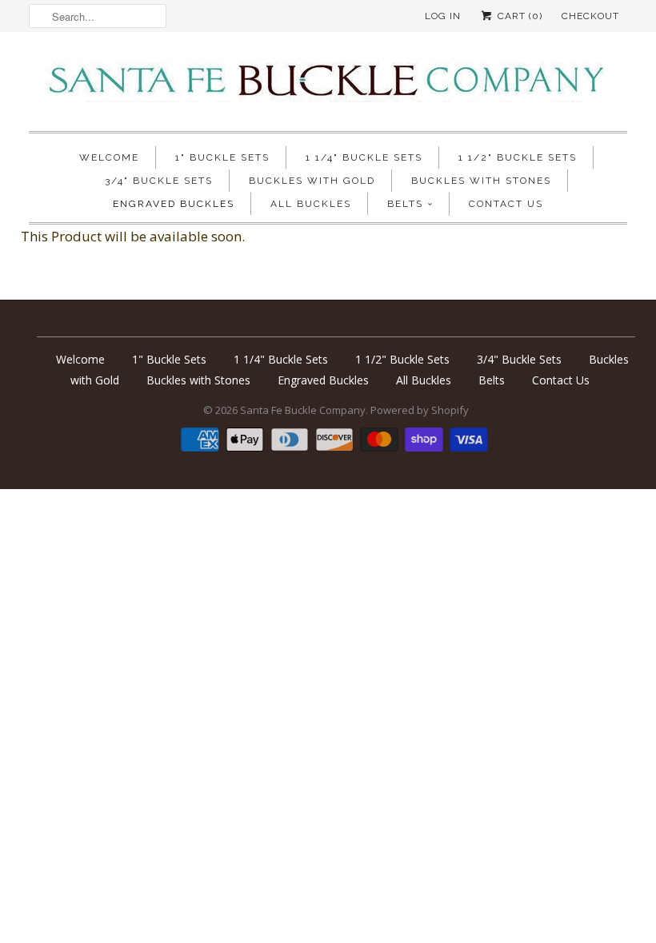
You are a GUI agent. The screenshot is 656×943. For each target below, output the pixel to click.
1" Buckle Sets (222, 157)
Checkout (590, 16)
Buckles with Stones (481, 180)
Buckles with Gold (312, 180)
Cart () (518, 16)
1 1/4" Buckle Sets (364, 157)
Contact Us (506, 203)
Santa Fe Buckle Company (303, 410)
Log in (443, 16)
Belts (405, 203)
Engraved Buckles (173, 203)
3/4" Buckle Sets (159, 180)
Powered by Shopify (419, 410)
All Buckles (310, 203)
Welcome (109, 157)
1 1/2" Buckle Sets (517, 157)
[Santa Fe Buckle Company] (328, 85)
